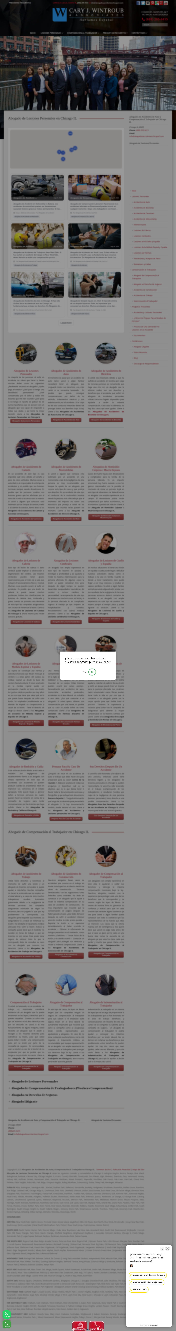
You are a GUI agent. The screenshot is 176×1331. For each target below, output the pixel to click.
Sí (92, 672)
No (84, 672)
